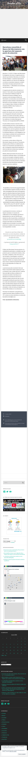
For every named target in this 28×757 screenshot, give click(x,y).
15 (17, 647)
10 (25, 644)
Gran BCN (4, 739)
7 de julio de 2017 (14, 244)
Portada (4, 713)
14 (14, 647)
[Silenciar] (21, 510)
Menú (4, 40)
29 (17, 653)
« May (2, 655)
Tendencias (4, 737)
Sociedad (4, 717)
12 (6, 647)
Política (3, 720)
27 (10, 653)
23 (21, 650)
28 (14, 653)
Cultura (3, 726)
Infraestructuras (5, 722)
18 (3, 650)
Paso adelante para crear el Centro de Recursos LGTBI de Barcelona (13, 420)
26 (6, 653)
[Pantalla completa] (23, 510)
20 (10, 650)
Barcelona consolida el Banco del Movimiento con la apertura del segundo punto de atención (14, 50)
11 (3, 647)
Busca (25, 40)
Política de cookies (12, 751)
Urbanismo (4, 732)
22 (17, 650)
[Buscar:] (14, 482)
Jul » (6, 655)
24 (25, 650)
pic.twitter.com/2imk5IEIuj (14, 239)
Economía (4, 730)
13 (10, 647)
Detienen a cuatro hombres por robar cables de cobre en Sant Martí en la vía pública (14, 693)
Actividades (4, 728)
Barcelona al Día (14, 3)
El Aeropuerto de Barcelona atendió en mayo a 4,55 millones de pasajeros (14, 424)
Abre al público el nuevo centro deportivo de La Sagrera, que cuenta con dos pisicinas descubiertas (14, 554)
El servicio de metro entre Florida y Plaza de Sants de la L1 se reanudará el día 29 (14, 550)
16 (21, 647)
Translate (12, 542)
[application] (14, 505)
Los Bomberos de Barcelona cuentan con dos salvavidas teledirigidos (13, 557)
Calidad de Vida (5, 735)
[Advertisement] (14, 24)
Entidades (7, 416)
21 (14, 650)
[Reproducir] (5, 510)
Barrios (3, 715)
